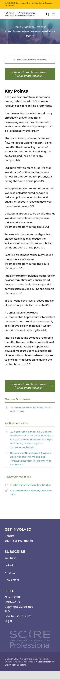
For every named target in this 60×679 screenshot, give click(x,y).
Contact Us (12, 602)
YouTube (10, 558)
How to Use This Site (18, 616)
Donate (10, 536)
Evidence (29, 27)
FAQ (7, 611)
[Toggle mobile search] (47, 14)
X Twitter (10, 573)
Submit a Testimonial (19, 541)
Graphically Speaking (15, 665)
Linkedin (10, 565)
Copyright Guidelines (19, 607)
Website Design (44, 661)
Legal (8, 621)
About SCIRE (12, 597)
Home (17, 27)
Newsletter (12, 580)
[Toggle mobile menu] (53, 14)
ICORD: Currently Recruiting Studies (30, 485)
